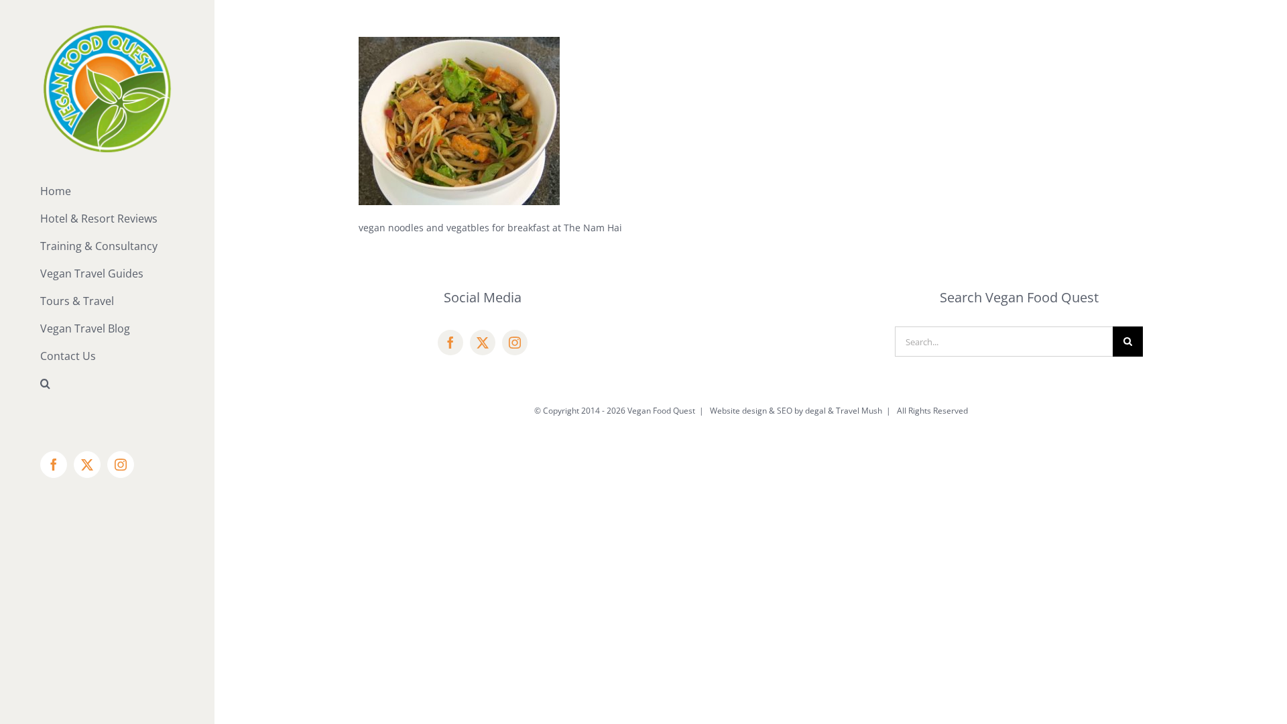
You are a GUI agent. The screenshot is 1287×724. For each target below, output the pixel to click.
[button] (107, 384)
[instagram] (515, 342)
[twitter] (482, 342)
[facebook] (450, 342)
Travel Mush (859, 410)
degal (815, 410)
